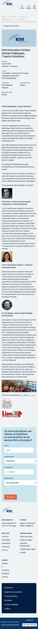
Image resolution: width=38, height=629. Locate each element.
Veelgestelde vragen (27, 549)
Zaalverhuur (6, 543)
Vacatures (6, 547)
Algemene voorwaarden (13, 592)
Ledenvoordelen (26, 540)
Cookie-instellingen (11, 604)
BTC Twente (31, 395)
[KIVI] (9, 3)
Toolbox (7, 609)
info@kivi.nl (29, 526)
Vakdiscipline (9, 478)
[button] (22, 7)
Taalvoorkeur (9, 457)
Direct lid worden (26, 537)
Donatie (23, 552)
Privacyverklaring (10, 596)
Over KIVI (5, 537)
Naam (6, 446)
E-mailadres (8, 467)
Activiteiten (6, 540)
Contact (5, 550)
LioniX (22, 395)
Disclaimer (8, 600)
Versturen (10, 497)
